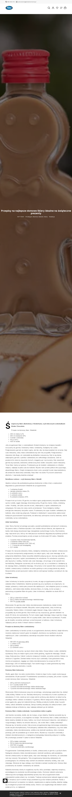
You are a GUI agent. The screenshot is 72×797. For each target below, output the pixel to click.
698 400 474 (11, 2)
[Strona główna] (9, 8)
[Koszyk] (65, 8)
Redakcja (52, 216)
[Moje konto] (53, 8)
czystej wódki (20, 601)
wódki (21, 745)
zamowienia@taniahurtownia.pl (27, 2)
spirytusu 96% (24, 642)
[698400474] (5, 780)
